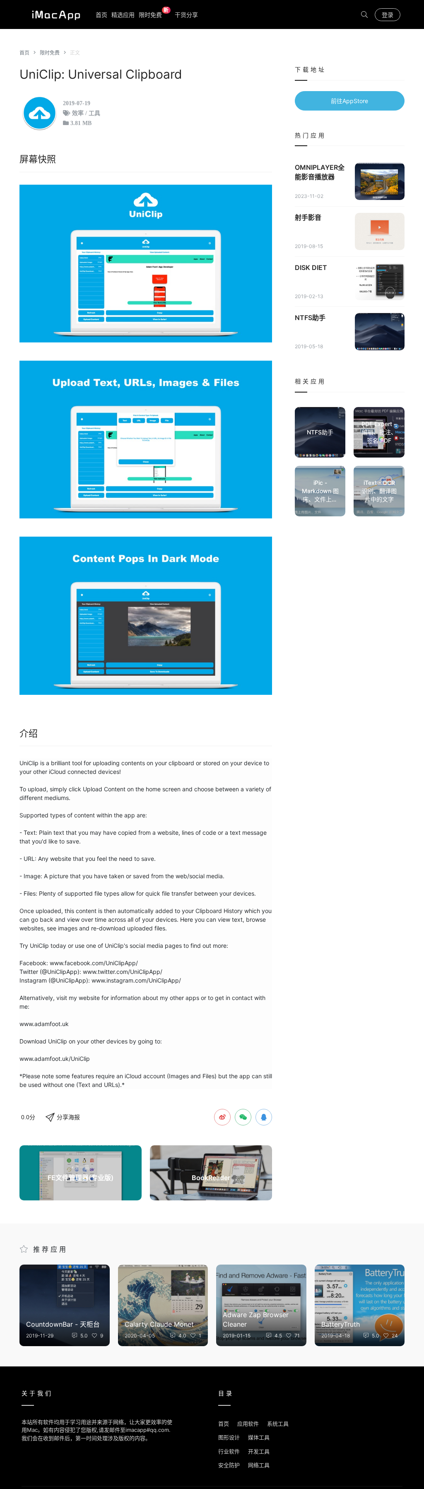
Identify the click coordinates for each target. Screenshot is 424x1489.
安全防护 (229, 1465)
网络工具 (259, 1465)
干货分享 (186, 14)
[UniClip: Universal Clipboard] (145, 263)
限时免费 (154, 14)
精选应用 (123, 14)
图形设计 (229, 1437)
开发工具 (259, 1451)
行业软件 (229, 1451)
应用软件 (248, 1423)
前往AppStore (349, 100)
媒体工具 (259, 1437)
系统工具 (278, 1423)
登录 (387, 14)
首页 (101, 14)
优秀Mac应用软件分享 (54, 14)
